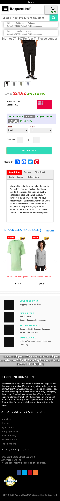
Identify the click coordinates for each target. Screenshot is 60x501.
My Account (7, 427)
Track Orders (8, 444)
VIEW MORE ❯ (51, 231)
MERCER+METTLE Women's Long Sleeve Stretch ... (19, 277)
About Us (6, 419)
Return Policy (8, 435)
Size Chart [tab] (40, 172)
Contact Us (7, 423)
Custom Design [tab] (15, 177)
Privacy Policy (9, 440)
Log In (31, 2)
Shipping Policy (9, 431)
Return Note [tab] (33, 177)
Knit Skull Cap (43, 277)
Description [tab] (14, 172)
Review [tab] (27, 172)
